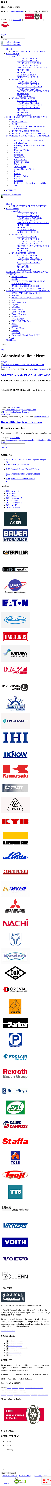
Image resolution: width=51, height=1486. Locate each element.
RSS (8, 460)
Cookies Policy (41, 1475)
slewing (18, 410)
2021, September (14, 503)
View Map (17, 20)
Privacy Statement (9, 1475)
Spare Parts (15, 407)
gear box (32, 410)
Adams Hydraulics (40, 369)
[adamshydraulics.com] (11, 42)
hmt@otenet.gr (17, 11)
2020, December (14, 507)
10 (7, 462)
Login (3, 35)
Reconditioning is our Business (21, 422)
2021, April (11, 505)
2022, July (11, 496)
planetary (25, 410)
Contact (6, 1484)
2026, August (12, 491)
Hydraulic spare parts (14, 440)
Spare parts (10, 410)
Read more (5, 367)
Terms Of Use (24, 1475)
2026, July (11, 493)
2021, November (14, 498)
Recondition (37, 440)
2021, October (13, 500)
